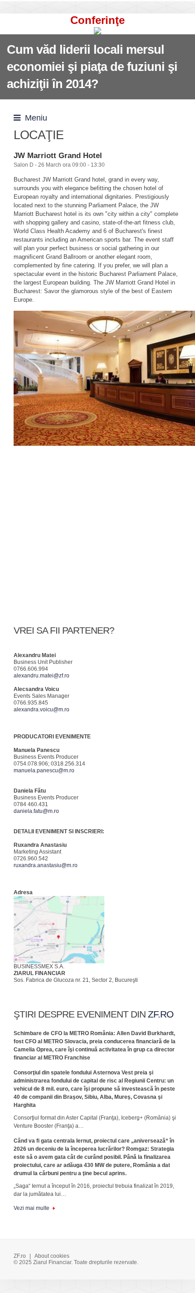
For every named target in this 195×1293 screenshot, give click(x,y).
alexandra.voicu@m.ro (41, 709)
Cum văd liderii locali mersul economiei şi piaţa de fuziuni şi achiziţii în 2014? (92, 67)
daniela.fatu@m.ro (36, 811)
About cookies (51, 1256)
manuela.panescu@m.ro (44, 770)
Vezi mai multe (31, 1208)
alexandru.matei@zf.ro (41, 675)
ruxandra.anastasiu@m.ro (46, 865)
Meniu (33, 117)
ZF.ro (20, 1256)
